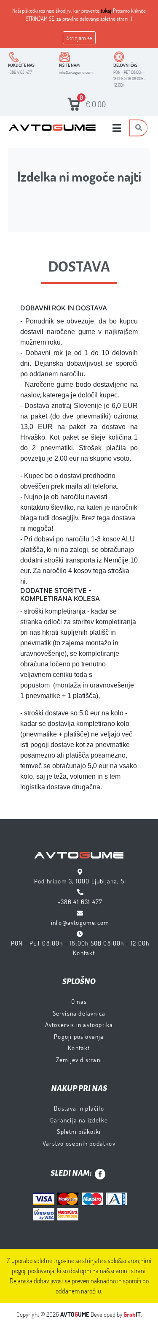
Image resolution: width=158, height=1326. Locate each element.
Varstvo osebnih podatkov (79, 1143)
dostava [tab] (79, 266)
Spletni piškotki (79, 1131)
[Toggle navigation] (117, 128)
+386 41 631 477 (80, 901)
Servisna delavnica (79, 1013)
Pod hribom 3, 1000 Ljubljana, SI (80, 881)
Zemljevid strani (79, 1059)
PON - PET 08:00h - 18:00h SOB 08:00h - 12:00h (80, 943)
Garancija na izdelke (79, 1120)
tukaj (106, 10)
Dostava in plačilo (79, 1108)
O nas (79, 1001)
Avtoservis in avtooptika (79, 1024)
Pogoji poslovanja (79, 1036)
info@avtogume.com (80, 922)
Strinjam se (79, 38)
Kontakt (84, 952)
